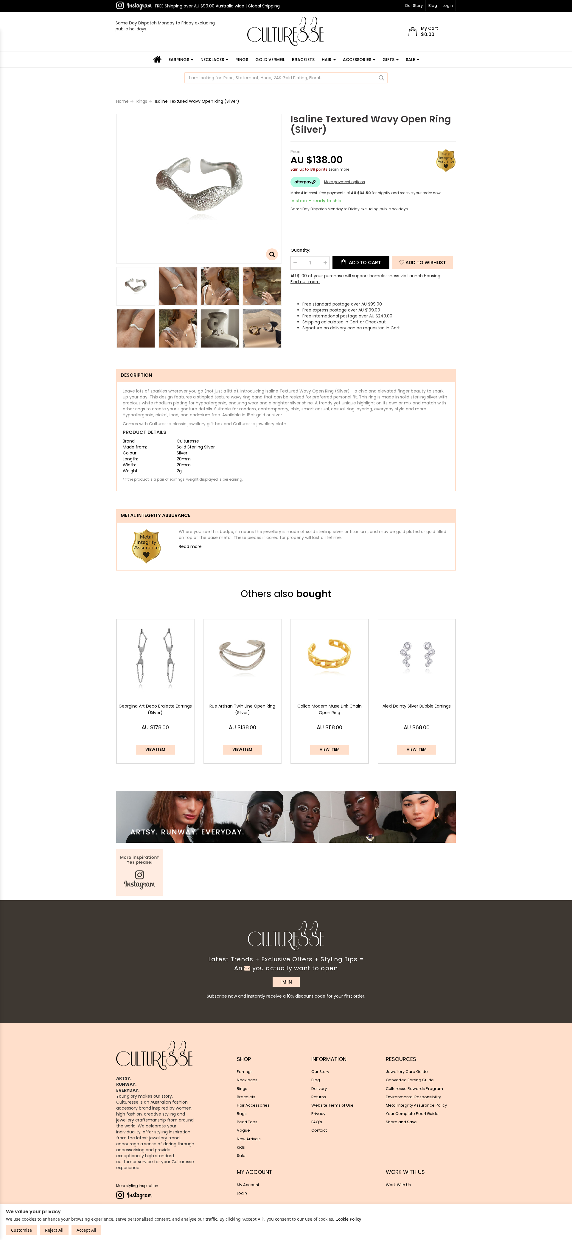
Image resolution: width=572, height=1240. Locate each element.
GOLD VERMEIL (270, 60)
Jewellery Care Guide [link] (407, 1071)
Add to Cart (364, 262)
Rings (241, 60)
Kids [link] (241, 1147)
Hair (327, 60)
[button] (422, 262)
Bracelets (303, 60)
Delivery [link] (319, 1088)
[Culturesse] (285, 31)
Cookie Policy (348, 1219)
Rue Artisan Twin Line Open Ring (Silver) (242, 709)
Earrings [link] (245, 1071)
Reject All (54, 1230)
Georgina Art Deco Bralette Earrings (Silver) (155, 709)
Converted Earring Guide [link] (410, 1080)
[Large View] (135, 286)
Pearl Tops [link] (247, 1122)
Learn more (339, 169)
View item (155, 749)
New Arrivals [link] (249, 1139)
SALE (411, 60)
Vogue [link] (243, 1130)
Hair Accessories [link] (253, 1105)
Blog (432, 5)
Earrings (179, 60)
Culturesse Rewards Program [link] (414, 1088)
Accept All (86, 1230)
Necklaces (212, 60)
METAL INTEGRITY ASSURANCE (155, 515)
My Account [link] (248, 1185)
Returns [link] (318, 1097)
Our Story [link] (320, 1071)
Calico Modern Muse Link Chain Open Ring (329, 709)
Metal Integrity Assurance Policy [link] (416, 1105)
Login (448, 5)
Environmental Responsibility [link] (413, 1097)
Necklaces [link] (247, 1080)
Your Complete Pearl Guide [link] (412, 1113)
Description (136, 375)
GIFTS (389, 60)
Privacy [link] (318, 1113)
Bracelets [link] (246, 1097)
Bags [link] (242, 1113)
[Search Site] (381, 78)
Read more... (191, 546)
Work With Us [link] (398, 1185)
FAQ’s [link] (316, 1122)
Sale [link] (241, 1155)
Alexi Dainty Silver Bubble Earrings (417, 706)
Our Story (414, 5)
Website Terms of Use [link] (332, 1105)
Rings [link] (242, 1088)
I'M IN (286, 982)
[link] (134, 5)
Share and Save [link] (401, 1122)
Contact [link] (319, 1130)
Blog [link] (315, 1080)
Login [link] (242, 1193)
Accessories (357, 60)
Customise (21, 1230)
